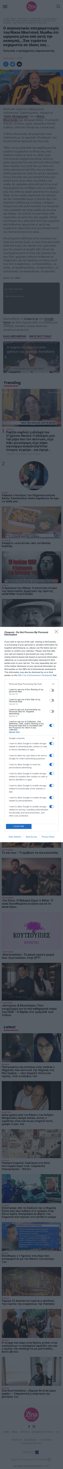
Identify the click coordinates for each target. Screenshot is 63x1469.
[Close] (57, 632)
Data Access (31, 837)
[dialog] (31, 734)
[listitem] (31, 684)
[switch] (51, 690)
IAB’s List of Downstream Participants (35, 675)
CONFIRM (18, 826)
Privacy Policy (48, 837)
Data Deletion (15, 837)
